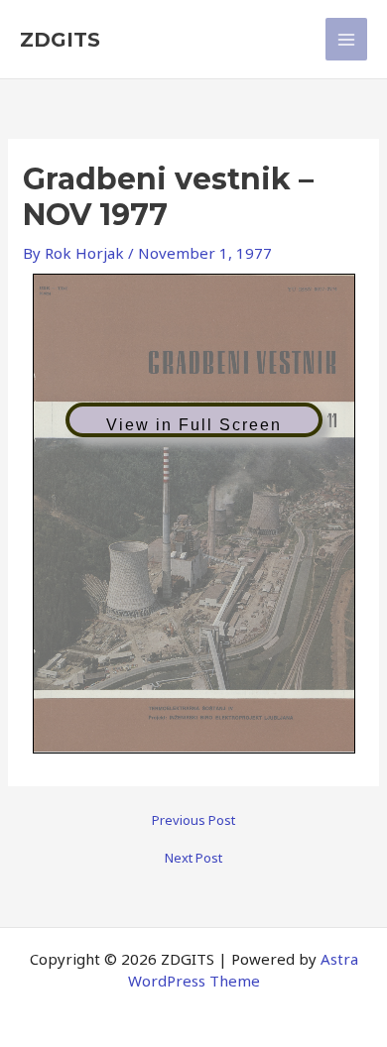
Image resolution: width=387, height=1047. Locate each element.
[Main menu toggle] (346, 39)
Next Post (193, 858)
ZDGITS (60, 40)
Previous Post (193, 820)
